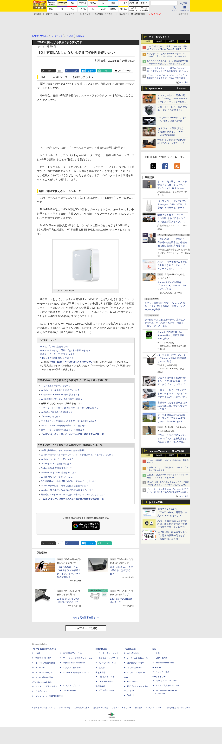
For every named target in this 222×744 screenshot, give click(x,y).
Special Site (155, 88)
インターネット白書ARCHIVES (49, 696)
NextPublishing (70, 690)
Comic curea (161, 658)
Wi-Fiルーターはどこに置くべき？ (57, 354)
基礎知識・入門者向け (104, 14)
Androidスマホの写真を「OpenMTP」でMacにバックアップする (171, 285)
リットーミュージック (108, 653)
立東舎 (102, 668)
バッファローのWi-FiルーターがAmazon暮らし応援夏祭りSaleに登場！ (171, 358)
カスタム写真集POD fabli (167, 685)
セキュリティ (68, 14)
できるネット (41, 691)
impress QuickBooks (165, 663)
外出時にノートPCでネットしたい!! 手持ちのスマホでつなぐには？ (73, 494)
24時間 (159, 41)
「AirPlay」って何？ (50, 416)
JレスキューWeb (134, 668)
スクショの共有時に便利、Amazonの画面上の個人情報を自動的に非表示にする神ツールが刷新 (164, 306)
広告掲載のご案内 (81, 707)
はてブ (90, 71)
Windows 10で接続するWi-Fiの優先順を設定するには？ (67, 490)
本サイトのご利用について (43, 707)
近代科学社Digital (106, 690)
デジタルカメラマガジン (46, 686)
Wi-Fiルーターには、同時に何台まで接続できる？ (65, 350)
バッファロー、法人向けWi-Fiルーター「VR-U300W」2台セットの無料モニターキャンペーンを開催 (167, 56)
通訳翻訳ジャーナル (136, 663)
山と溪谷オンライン (107, 676)
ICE (154, 649)
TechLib (130, 695)
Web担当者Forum (43, 658)
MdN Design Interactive (137, 686)
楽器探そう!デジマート (109, 658)
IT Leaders (40, 668)
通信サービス (52, 14)
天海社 (159, 653)
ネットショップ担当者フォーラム (77, 658)
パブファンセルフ (163, 672)
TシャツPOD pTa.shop (166, 681)
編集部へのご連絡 (100, 707)
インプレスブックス (72, 685)
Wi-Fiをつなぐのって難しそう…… (57, 477)
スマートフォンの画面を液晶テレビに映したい (63, 430)
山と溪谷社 (100, 672)
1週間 (171, 41)
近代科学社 (100, 686)
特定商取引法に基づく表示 (178, 707)
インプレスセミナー (72, 668)
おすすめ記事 (156, 502)
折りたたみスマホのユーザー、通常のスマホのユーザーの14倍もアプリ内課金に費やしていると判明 (164, 322)
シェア (74, 71)
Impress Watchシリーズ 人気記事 (166, 451)
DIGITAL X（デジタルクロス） (76, 672)
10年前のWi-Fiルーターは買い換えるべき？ (61, 394)
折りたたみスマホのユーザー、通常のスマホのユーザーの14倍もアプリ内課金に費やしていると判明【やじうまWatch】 (167, 64)
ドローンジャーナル (44, 672)
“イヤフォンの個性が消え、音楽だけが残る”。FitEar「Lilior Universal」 (171, 131)
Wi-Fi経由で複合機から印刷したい (57, 412)
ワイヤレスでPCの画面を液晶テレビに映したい (63, 425)
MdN (126, 677)
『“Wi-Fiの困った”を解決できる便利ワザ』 (71, 361)
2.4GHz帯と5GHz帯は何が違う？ (57, 358)
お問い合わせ (64, 707)
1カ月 (183, 41)
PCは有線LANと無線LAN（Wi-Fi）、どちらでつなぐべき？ (69, 481)
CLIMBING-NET (106, 681)
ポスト (50, 71)
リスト (60, 71)
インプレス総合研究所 (45, 663)
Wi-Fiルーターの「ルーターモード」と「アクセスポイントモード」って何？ (77, 455)
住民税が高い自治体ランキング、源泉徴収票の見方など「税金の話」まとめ (172, 535)
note (106, 71)
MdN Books (132, 681)
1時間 (147, 41)
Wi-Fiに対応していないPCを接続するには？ (62, 399)
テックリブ (129, 691)
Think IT (38, 653)
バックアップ (84, 14)
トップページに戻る (86, 628)
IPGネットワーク (159, 676)
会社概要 (139, 707)
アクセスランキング (159, 37)
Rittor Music (101, 649)
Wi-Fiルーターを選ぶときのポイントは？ (60, 390)
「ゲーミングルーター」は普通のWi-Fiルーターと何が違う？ (70, 408)
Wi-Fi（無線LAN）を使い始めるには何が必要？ (63, 450)
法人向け (123, 14)
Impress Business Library (74, 663)
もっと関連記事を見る (84, 617)
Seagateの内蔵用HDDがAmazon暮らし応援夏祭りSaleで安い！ (170, 335)
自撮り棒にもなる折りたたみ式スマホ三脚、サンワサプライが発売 (172, 405)
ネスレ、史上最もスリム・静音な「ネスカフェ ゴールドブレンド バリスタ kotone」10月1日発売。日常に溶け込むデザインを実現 (172, 188)
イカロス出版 (130, 649)
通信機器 (38, 14)
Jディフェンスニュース (137, 658)
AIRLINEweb (133, 653)
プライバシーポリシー (121, 707)
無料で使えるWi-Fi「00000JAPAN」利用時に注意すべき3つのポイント (172, 512)
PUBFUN (156, 668)
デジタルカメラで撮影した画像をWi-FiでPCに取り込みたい (69, 421)
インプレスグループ (154, 707)
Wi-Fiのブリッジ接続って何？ (55, 346)
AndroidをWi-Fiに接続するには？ (56, 468)
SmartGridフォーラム (72, 653)
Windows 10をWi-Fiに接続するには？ (58, 472)
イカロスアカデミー (136, 672)
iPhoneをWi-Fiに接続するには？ (56, 463)
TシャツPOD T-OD (108, 663)
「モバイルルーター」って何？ (56, 386)
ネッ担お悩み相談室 (44, 677)
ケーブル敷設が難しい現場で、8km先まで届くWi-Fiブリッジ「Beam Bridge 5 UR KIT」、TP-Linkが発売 (167, 49)
